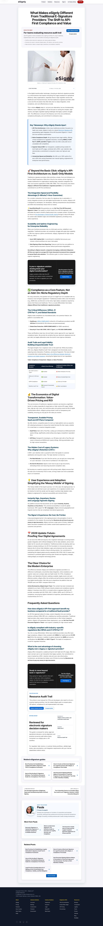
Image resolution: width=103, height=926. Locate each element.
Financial (32, 909)
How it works (19, 909)
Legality (76, 906)
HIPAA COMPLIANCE (43, 321)
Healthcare (47, 902)
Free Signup (66, 680)
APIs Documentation (64, 902)
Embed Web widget (64, 904)
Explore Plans (65, 276)
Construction (33, 906)
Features (18, 906)
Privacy (76, 911)
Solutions (50, 1)
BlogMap (76, 917)
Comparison (77, 904)
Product (43, 1)
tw (20, 922)
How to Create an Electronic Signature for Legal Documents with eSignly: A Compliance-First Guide (64, 765)
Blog (75, 915)
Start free (80, 1)
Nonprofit (47, 909)
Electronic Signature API (65, 130)
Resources (57, 1)
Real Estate (47, 911)
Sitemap (76, 913)
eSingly (17, 902)
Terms (75, 909)
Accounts (32, 902)
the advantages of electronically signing (46, 214)
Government (33, 911)
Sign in (64, 1)
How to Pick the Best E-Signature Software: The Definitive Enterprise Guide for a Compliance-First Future (35, 775)
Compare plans (73, 34)
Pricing (17, 904)
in (26, 922)
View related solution (72, 30)
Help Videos (18, 911)
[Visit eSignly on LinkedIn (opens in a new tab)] (31, 810)
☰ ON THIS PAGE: (45, 88)
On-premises (62, 909)
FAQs (17, 913)
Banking (32, 904)
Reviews (76, 902)
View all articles (51, 875)
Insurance (47, 904)
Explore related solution (37, 708)
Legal (46, 906)
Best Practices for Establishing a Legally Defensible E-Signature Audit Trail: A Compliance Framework (35, 765)
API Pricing (62, 906)
